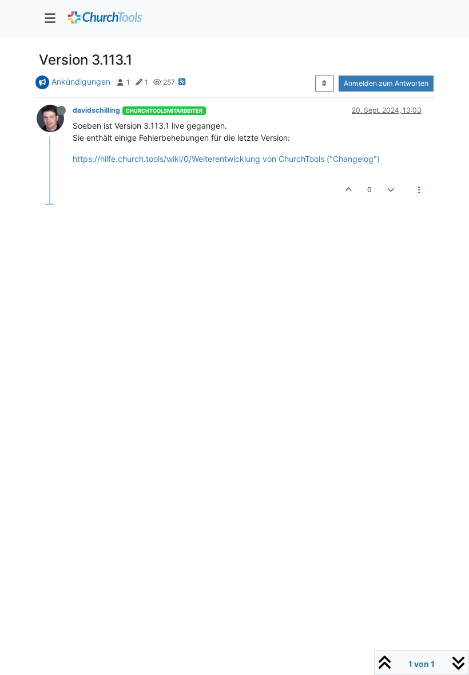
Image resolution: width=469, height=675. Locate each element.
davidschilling (96, 110)
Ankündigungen (80, 81)
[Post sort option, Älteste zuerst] (324, 84)
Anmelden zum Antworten (386, 83)
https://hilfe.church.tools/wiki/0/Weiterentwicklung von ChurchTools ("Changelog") (226, 159)
